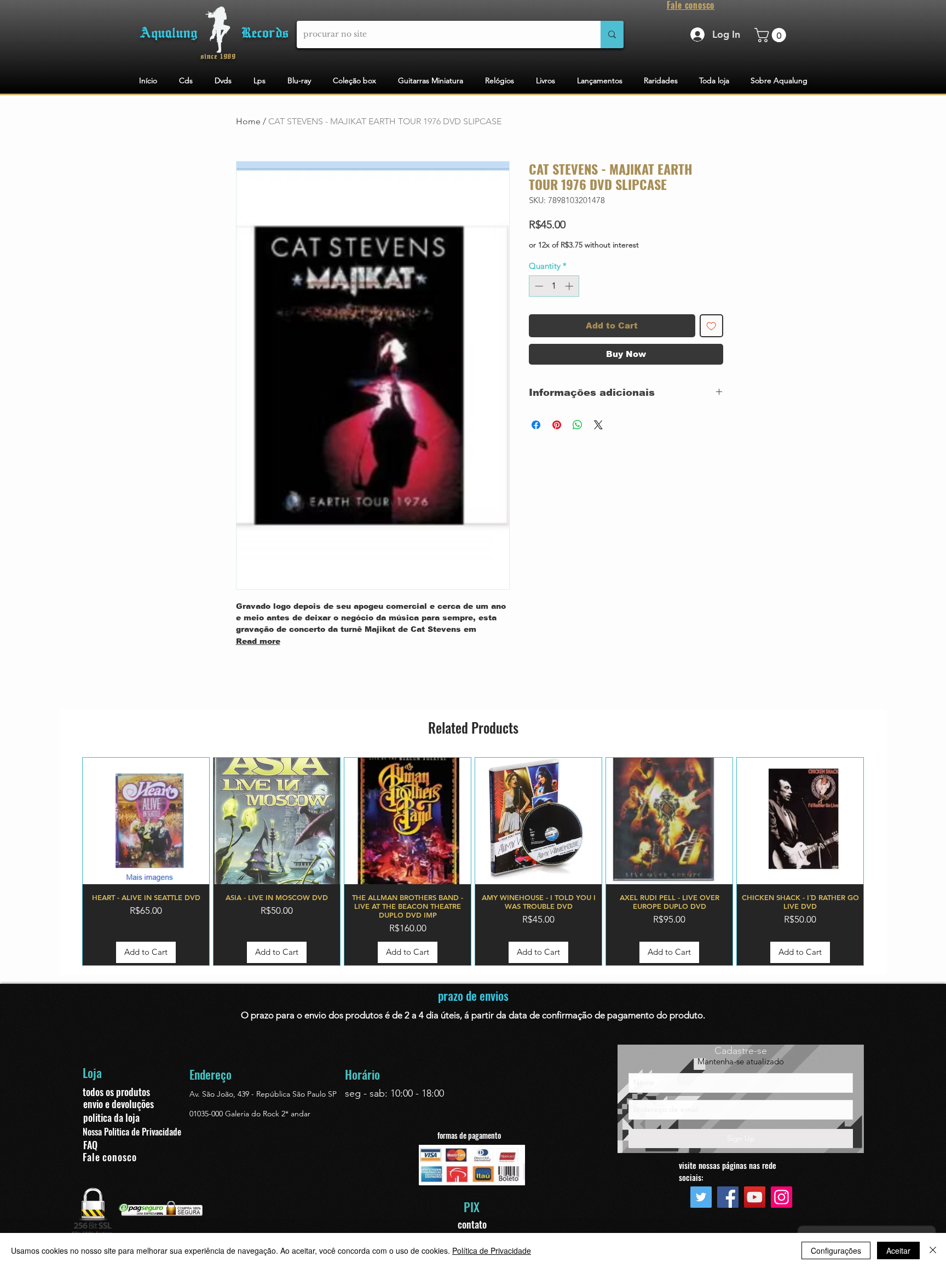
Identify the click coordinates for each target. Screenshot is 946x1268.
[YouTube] (754, 1197)
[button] (771, 35)
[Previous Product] (66, 861)
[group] (473, 861)
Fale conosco (110, 1157)
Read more (258, 641)
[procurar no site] (612, 34)
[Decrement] (537, 286)
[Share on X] (598, 424)
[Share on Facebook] (536, 424)
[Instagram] (781, 1197)
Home (248, 121)
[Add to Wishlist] (711, 326)
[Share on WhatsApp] (577, 424)
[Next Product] (879, 861)
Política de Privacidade (491, 1250)
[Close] (932, 1250)
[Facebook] (728, 1197)
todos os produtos (116, 1092)
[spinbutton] (554, 286)
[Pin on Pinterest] (556, 424)
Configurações (836, 1250)
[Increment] (570, 286)
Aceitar (898, 1250)
